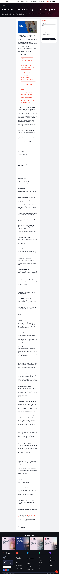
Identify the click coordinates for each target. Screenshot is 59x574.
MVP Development (19, 570)
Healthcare (29, 566)
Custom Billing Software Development (28, 75)
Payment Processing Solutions (26, 60)
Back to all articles (22, 527)
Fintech (28, 564)
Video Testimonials (34, 1)
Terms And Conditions (49, 573)
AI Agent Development (20, 555)
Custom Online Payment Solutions (27, 92)
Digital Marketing (19, 568)
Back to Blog (5, 5)
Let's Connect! (7, 566)
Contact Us (52, 1)
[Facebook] (4, 570)
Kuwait (40, 568)
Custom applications (24, 62)
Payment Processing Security (26, 69)
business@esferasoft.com (6, 548)
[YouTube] (6, 570)
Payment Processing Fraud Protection (27, 67)
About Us (40, 1)
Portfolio (44, 1)
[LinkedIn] (8, 570)
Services (22, 1)
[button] (20, 553)
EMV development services (26, 65)
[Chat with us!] (56, 571)
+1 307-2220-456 (48, 546)
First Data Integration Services (26, 82)
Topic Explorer (52, 563)
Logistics (28, 568)
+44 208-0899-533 (34, 546)
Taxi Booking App (30, 561)
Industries (27, 1)
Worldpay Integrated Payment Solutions (28, 100)
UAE (39, 555)
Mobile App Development (18, 558)
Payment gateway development (26, 63)
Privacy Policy (55, 573)
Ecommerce (29, 563)
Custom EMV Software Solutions (27, 79)
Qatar (40, 563)
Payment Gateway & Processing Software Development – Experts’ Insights (27, 57)
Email (43, 25)
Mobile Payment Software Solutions (27, 90)
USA (39, 557)
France (40, 565)
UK (39, 559)
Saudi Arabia (41, 560)
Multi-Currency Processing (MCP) (27, 70)
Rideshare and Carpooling (29, 556)
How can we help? (44, 32)
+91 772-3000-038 (6, 546)
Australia (40, 562)
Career (51, 557)
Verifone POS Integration (25, 102)
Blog (48, 1)
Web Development (19, 565)
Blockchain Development (18, 561)
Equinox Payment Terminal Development (28, 81)
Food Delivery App (30, 560)
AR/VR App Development (31, 569)
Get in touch (49, 39)
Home (18, 1)
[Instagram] (10, 570)
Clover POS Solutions (25, 77)
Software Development (18, 563)
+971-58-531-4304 (20, 546)
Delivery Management (30, 558)
